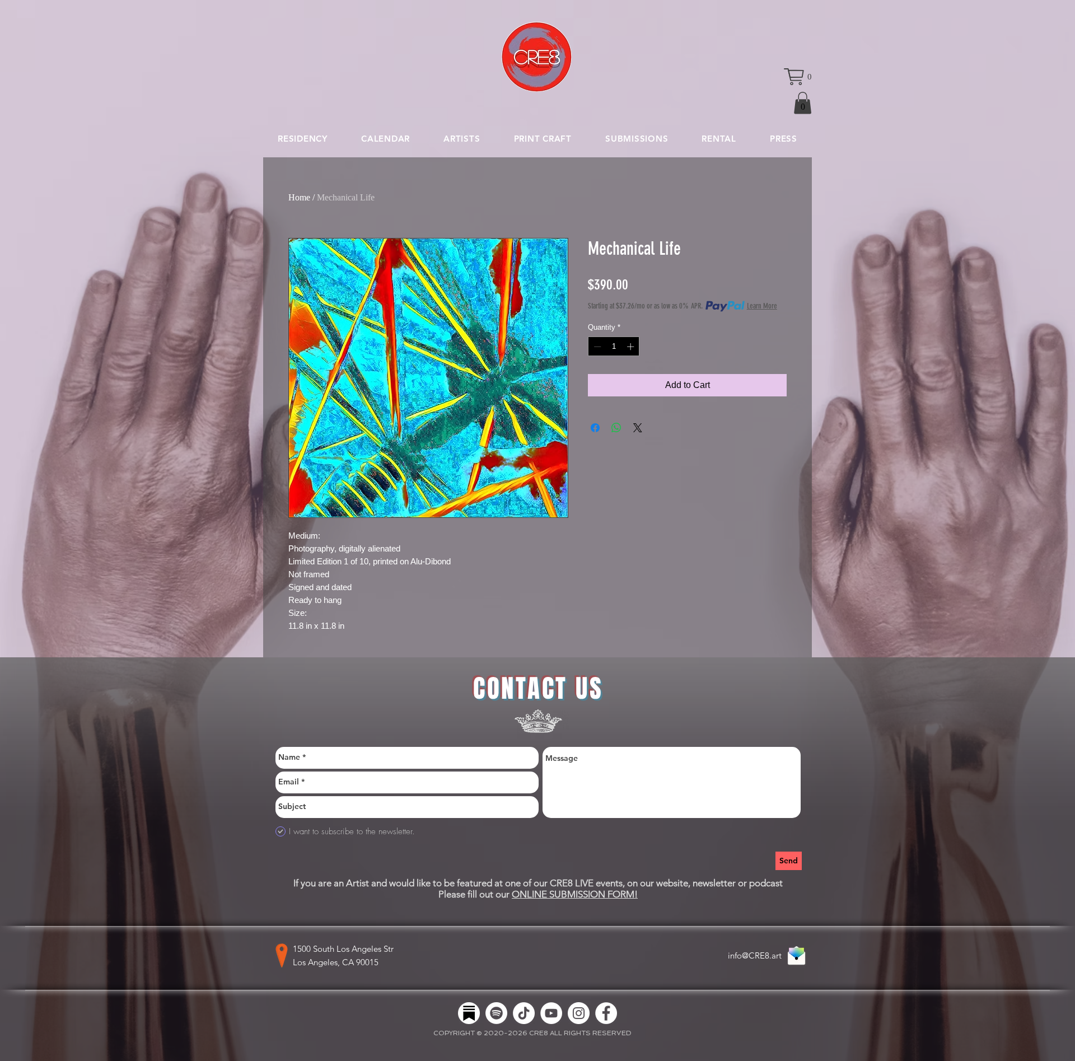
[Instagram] (579, 1013)
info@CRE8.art (755, 955)
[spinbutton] (614, 346)
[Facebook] (606, 1013)
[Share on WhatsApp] (616, 427)
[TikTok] (524, 1013)
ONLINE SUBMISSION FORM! (575, 894)
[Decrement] (596, 346)
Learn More (762, 306)
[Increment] (631, 346)
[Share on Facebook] (595, 427)
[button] (798, 76)
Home (299, 197)
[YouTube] (551, 1013)
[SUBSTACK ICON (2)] (469, 1013)
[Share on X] (637, 427)
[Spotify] (496, 1013)
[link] (802, 103)
